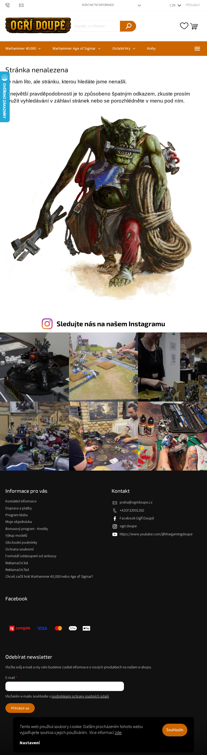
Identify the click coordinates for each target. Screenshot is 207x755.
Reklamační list (16, 563)
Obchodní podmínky (21, 542)
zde (118, 733)
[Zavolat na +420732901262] (12, 5)
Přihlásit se (20, 708)
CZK (173, 5)
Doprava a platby (18, 508)
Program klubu (16, 515)
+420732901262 (132, 510)
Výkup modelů (16, 535)
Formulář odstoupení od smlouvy (30, 556)
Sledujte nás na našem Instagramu (111, 323)
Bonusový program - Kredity (26, 529)
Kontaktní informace (98, 5)
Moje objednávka (18, 522)
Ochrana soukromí (19, 549)
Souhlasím (174, 730)
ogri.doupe (128, 526)
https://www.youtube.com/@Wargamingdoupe (156, 534)
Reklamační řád (17, 570)
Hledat (128, 26)
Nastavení (30, 743)
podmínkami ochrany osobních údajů (80, 696)
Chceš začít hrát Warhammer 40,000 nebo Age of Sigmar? (49, 576)
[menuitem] (76, 48)
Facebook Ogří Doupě (137, 518)
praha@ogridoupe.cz (136, 502)
